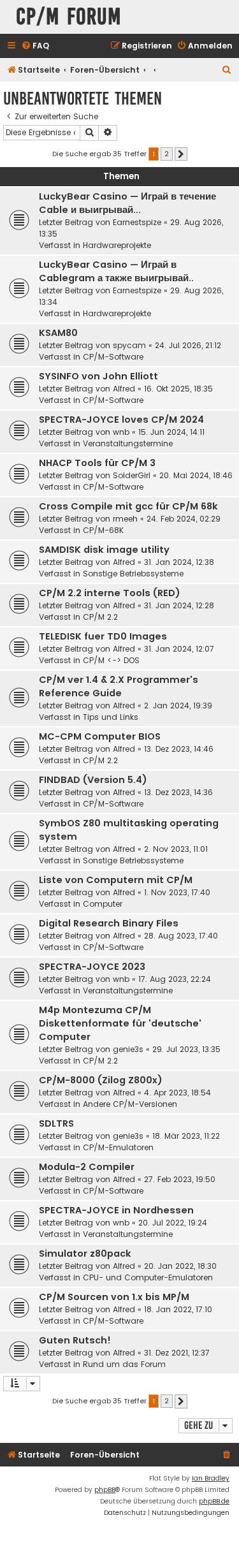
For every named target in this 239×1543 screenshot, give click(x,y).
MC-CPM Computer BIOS (100, 736)
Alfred (124, 388)
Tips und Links (110, 717)
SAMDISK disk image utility (104, 549)
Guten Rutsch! (75, 1340)
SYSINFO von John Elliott (98, 376)
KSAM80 (58, 332)
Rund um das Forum (124, 1364)
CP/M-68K (103, 530)
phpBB (104, 1490)
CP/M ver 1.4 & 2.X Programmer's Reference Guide (118, 686)
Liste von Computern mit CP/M (115, 880)
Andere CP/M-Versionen (130, 1104)
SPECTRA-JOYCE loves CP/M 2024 (121, 419)
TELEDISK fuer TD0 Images (103, 636)
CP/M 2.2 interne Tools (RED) (109, 593)
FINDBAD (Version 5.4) (93, 779)
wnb (121, 432)
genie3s (128, 1049)
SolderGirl (131, 475)
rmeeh (125, 518)
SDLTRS (56, 1123)
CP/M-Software (113, 356)
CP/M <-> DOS (111, 660)
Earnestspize (137, 222)
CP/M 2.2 (100, 616)
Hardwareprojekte (117, 245)
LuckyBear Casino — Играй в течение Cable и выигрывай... (127, 203)
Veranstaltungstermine (128, 443)
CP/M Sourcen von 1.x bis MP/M (114, 1297)
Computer (102, 903)
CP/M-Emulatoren (118, 1147)
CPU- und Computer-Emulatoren (148, 1277)
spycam (129, 345)
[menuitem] (35, 46)
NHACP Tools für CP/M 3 (97, 463)
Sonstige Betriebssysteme (133, 573)
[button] (181, 154)
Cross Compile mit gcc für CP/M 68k (128, 506)
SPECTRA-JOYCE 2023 (92, 966)
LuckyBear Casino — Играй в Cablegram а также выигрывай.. (116, 271)
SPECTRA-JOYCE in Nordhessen (116, 1210)
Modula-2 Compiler (86, 1166)
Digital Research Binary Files (108, 923)
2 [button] (166, 154)
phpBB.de (214, 1501)
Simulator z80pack (85, 1253)
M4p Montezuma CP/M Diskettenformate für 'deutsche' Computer (120, 1023)
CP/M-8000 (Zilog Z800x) (101, 1080)
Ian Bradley (210, 1478)
